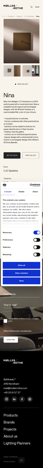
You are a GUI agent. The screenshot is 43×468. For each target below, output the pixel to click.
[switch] (36, 240)
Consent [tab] (7, 192)
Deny (21, 281)
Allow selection (21, 273)
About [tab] (35, 192)
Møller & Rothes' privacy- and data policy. (18, 331)
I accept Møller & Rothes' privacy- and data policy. (23, 321)
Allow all (21, 265)
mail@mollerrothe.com (15, 388)
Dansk (37, 7)
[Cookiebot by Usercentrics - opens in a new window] (30, 185)
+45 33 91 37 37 (12, 392)
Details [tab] (21, 192)
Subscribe (11, 340)
